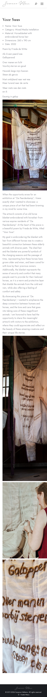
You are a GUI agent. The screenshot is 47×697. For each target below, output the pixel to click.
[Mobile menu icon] (41, 3)
